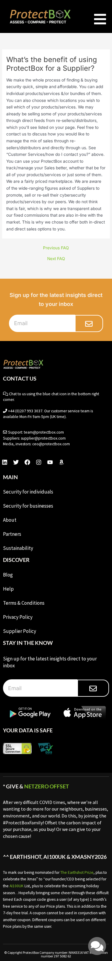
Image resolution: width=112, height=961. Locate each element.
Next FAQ (56, 259)
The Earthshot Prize (76, 872)
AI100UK (17, 885)
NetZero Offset (46, 786)
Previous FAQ (56, 248)
